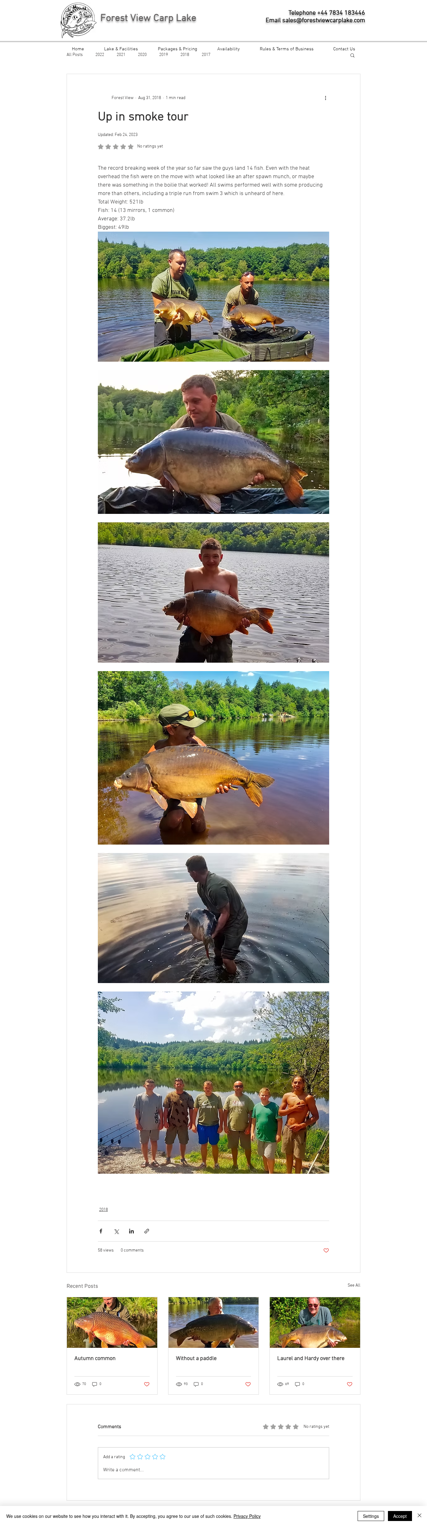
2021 (121, 55)
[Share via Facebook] (101, 1231)
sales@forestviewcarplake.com (323, 20)
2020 (142, 55)
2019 (163, 55)
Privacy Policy (247, 1516)
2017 (206, 55)
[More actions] (325, 98)
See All (354, 1285)
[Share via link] (147, 1231)
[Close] (419, 1516)
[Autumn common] (112, 1322)
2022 (99, 55)
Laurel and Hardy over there (310, 1358)
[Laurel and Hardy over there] (315, 1322)
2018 (184, 55)
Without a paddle (196, 1358)
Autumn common (95, 1358)
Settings (371, 1516)
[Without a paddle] (213, 1322)
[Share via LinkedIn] (131, 1231)
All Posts (75, 55)
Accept (400, 1516)
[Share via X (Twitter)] (116, 1231)
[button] (352, 55)
